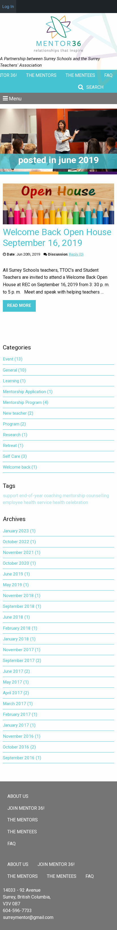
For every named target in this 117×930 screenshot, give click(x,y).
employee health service (27, 502)
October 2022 (19, 541)
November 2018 (21, 595)
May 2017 (16, 682)
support (10, 495)
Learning (14, 380)
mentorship (74, 495)
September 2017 (22, 660)
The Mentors (41, 75)
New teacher (18, 413)
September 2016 (22, 757)
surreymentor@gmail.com (28, 917)
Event (12, 359)
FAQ (108, 75)
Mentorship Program (25, 402)
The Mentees (80, 75)
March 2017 (18, 703)
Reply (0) (76, 254)
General (14, 370)
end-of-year (31, 495)
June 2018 (16, 617)
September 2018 (22, 606)
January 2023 (19, 530)
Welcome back (20, 467)
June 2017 (16, 671)
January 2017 (19, 725)
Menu (15, 99)
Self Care (15, 456)
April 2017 (16, 692)
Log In (8, 6)
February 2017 (20, 714)
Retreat (13, 445)
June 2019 (16, 574)
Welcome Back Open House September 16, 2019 (57, 237)
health (59, 502)
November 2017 (21, 649)
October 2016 (19, 747)
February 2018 (20, 628)
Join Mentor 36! (26, 808)
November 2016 (21, 736)
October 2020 (19, 563)
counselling (97, 495)
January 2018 (19, 639)
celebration (77, 502)
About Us (17, 796)
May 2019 (16, 584)
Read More (21, 305)
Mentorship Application (28, 391)
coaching (53, 495)
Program (14, 424)
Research (15, 434)
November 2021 (21, 552)
